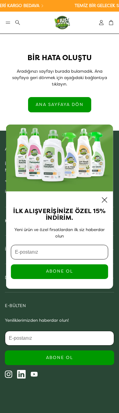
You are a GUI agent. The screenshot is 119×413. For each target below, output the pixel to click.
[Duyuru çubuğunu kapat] (112, 4)
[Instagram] (8, 374)
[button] (8, 22)
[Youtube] (34, 374)
